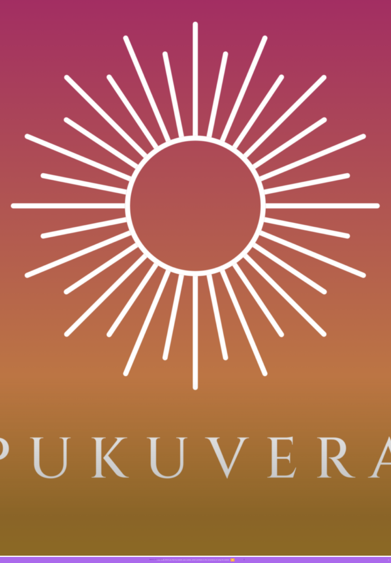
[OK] (388, 560)
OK (233, 560)
